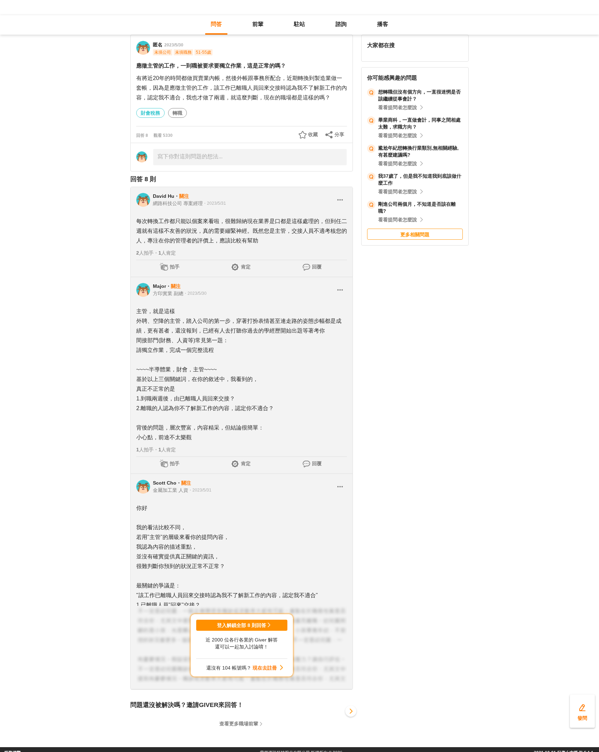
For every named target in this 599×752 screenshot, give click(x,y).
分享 (339, 134)
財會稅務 (150, 113)
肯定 (246, 266)
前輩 (257, 24)
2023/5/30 (173, 45)
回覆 (317, 266)
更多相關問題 (414, 234)
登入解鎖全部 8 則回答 (241, 625)
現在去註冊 (265, 668)
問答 (216, 24)
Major (159, 286)
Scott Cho (164, 483)
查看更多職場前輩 (238, 723)
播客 (382, 24)
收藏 (313, 134)
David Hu (163, 196)
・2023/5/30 (195, 293)
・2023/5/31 (214, 203)
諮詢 (341, 24)
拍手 (175, 266)
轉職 (177, 113)
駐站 (299, 24)
